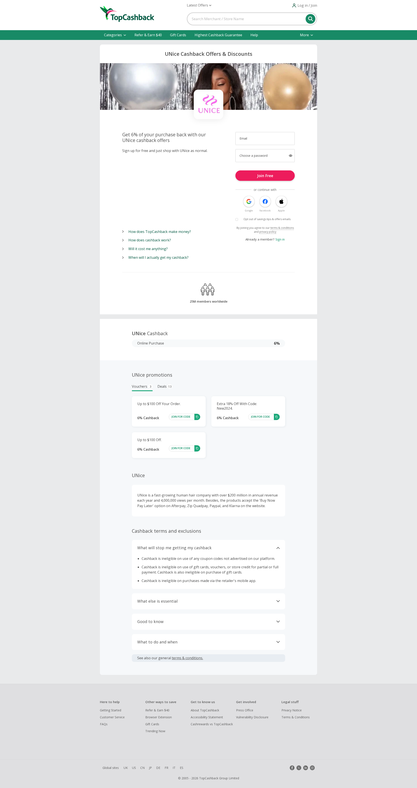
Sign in (280, 239)
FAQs (104, 724)
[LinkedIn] (305, 767)
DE (158, 768)
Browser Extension (158, 717)
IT (174, 768)
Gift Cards (178, 35)
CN (142, 768)
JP (150, 768)
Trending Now (155, 731)
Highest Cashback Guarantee (218, 35)
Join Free (265, 175)
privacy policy (267, 232)
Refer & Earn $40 (148, 35)
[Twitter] (298, 767)
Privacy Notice (291, 710)
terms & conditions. (187, 658)
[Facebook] (292, 767)
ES (181, 768)
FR (166, 768)
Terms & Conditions (295, 717)
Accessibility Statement (207, 717)
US (134, 768)
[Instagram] (312, 767)
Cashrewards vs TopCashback (212, 724)
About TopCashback (205, 710)
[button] (199, 5)
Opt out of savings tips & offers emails (267, 219)
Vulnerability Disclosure (252, 717)
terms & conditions (282, 228)
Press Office (244, 710)
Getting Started (110, 710)
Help (254, 35)
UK (126, 768)
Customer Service (112, 717)
